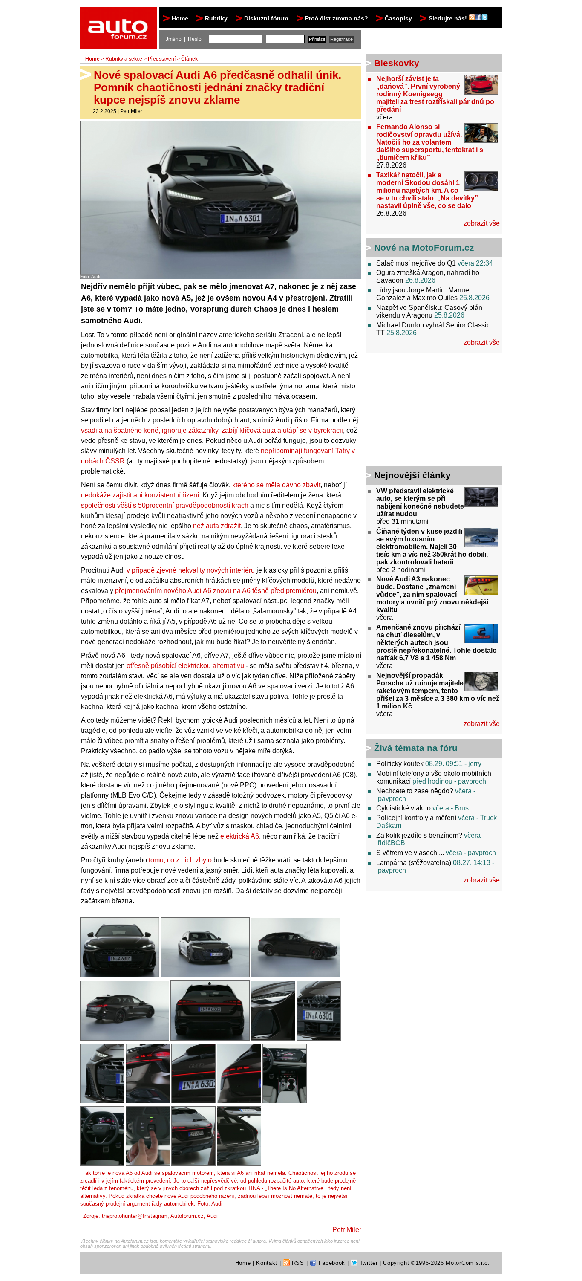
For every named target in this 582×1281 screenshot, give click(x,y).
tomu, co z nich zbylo (180, 860)
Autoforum (119, 14)
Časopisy (398, 18)
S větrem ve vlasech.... (410, 852)
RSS (297, 1263)
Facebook (331, 1263)
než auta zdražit (217, 525)
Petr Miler (131, 111)
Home (180, 18)
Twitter (367, 1263)
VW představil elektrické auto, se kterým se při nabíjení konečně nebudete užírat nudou (420, 502)
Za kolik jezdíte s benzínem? (419, 835)
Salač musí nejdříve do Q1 (416, 263)
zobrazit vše (482, 223)
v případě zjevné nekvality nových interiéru (191, 570)
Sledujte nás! (449, 18)
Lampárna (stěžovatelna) (413, 862)
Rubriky (216, 18)
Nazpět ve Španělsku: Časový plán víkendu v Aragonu (429, 311)
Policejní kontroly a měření (416, 817)
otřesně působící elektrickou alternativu (185, 665)
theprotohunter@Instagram (134, 1216)
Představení (162, 59)
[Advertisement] (419, 411)
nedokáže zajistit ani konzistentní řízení (140, 495)
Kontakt (266, 1263)
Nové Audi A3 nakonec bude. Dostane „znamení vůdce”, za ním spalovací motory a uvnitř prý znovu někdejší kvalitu (432, 594)
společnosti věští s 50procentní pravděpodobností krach (164, 505)
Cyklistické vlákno (403, 808)
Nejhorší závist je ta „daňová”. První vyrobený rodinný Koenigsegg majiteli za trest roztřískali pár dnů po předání (435, 94)
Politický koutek (400, 763)
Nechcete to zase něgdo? (414, 791)
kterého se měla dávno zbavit (276, 485)
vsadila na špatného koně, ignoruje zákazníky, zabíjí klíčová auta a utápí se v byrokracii (212, 430)
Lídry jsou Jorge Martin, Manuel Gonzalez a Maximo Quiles (423, 293)
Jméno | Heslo (184, 39)
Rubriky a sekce (123, 59)
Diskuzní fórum (266, 18)
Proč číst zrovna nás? (336, 18)
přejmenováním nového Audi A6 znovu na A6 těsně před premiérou (216, 590)
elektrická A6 (239, 836)
